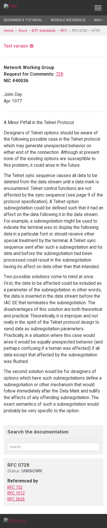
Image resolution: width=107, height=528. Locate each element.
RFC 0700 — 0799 (86, 30)
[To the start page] (15, 520)
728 (59, 74)
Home (9, 30)
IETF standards (44, 30)
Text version (16, 46)
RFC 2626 (16, 499)
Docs (23, 30)
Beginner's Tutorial (23, 20)
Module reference (68, 20)
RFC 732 (15, 487)
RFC (63, 30)
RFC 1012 (16, 493)
